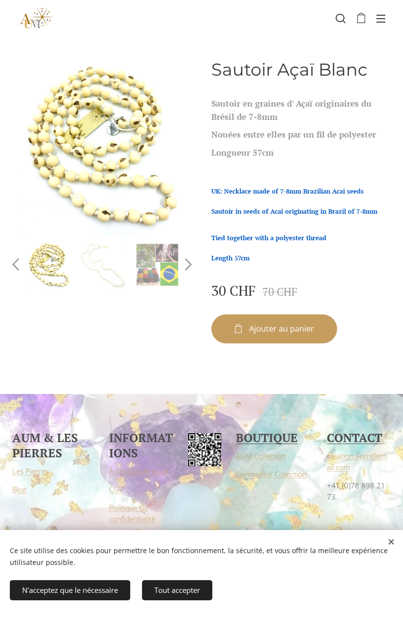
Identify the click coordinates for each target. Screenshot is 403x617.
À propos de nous (139, 471)
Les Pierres (30, 471)
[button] (340, 18)
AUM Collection (261, 456)
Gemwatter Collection (271, 474)
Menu (381, 18)
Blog (19, 489)
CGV (116, 489)
